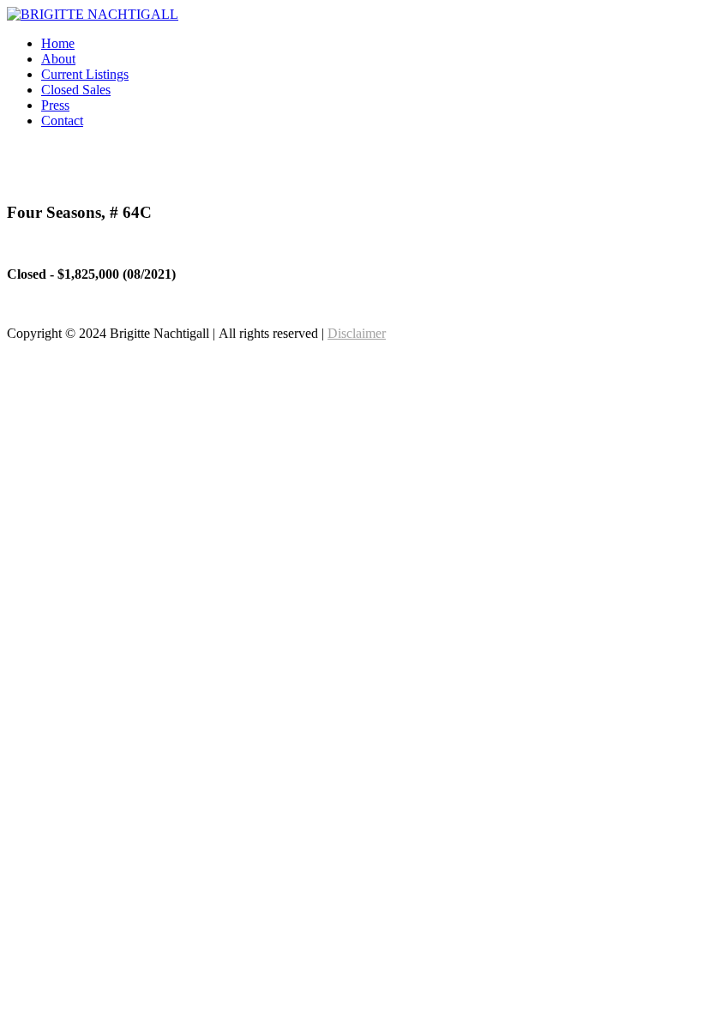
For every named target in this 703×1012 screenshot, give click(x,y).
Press (55, 105)
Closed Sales (76, 89)
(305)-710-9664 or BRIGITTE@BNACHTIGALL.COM (535, 179)
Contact (62, 120)
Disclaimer (356, 333)
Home (58, 43)
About (58, 58)
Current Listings (85, 74)
